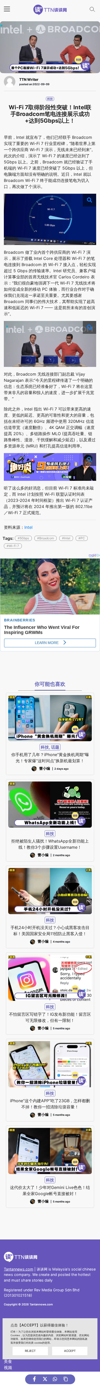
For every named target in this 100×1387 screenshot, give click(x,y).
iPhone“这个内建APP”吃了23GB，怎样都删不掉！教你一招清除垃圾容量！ (50, 1103)
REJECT (30, 1351)
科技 (50, 99)
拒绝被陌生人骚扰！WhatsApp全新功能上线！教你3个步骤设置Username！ (50, 844)
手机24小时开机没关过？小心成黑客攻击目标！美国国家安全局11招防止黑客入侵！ (50, 930)
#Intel (66, 538)
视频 (8, 1367)
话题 (55, 747)
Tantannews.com (18, 1269)
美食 (8, 1361)
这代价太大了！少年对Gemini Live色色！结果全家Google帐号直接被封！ (50, 1190)
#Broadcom (45, 538)
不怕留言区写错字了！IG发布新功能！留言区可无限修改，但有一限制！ (50, 1017)
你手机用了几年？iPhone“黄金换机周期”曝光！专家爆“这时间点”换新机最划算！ (50, 757)
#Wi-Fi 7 (13, 546)
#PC (81, 538)
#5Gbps (23, 538)
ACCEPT (70, 1351)
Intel (28, 527)
